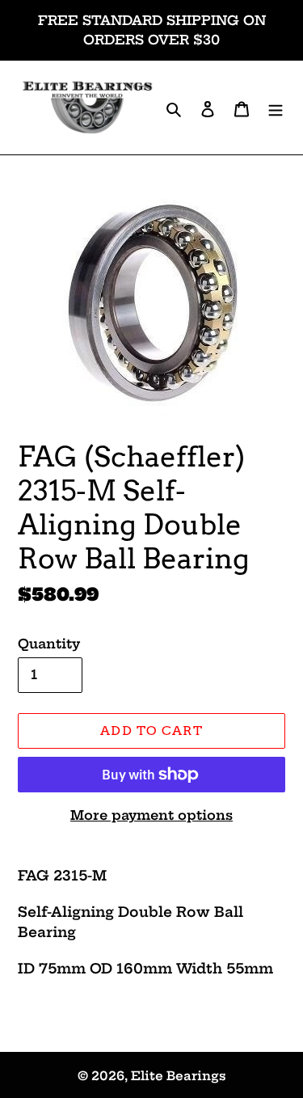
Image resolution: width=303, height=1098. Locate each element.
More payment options (151, 815)
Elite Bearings (178, 1075)
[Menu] (275, 108)
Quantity (49, 644)
